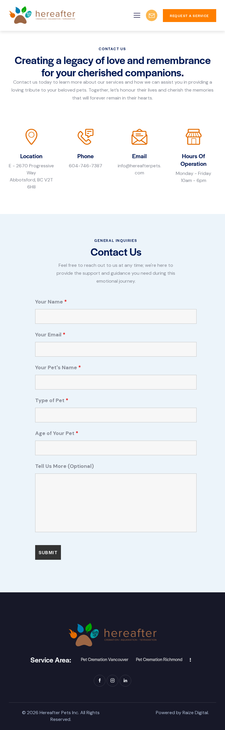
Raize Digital (195, 712)
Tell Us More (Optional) (64, 466)
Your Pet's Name (58, 367)
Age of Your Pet (56, 433)
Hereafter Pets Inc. (59, 712)
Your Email (50, 334)
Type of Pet (51, 400)
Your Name (51, 301)
